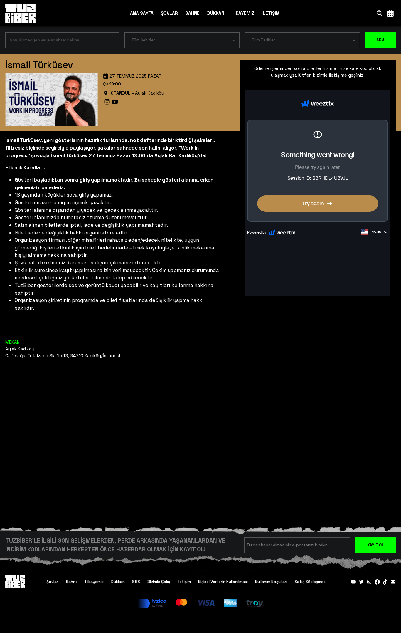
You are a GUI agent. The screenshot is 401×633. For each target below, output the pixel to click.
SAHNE (192, 13)
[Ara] (379, 13)
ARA (380, 40)
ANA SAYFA (142, 13)
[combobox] (57, 41)
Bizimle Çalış (158, 581)
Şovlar (52, 581)
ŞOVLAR (169, 13)
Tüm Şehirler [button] (143, 40)
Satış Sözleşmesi (310, 581)
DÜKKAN (215, 13)
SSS (136, 581)
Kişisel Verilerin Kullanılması (223, 581)
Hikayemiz (94, 581)
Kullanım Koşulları (271, 581)
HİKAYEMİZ (243, 13)
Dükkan (118, 581)
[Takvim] (390, 13)
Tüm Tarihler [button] (263, 40)
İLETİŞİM (271, 13)
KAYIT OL (375, 545)
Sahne (72, 581)
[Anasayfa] (20, 13)
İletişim (184, 581)
